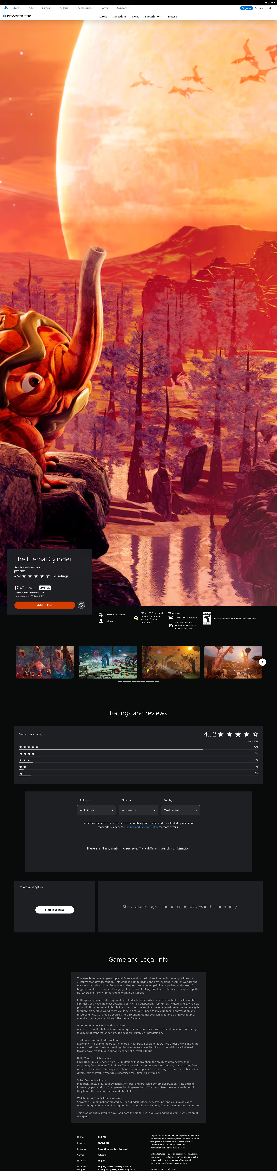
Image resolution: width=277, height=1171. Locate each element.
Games (46, 7)
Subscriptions (153, 16)
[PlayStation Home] (5, 8)
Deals (135, 16)
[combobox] (96, 810)
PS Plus (63, 7)
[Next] (262, 662)
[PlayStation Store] (18, 15)
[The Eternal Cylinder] (45, 662)
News (104, 7)
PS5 (30, 7)
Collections (119, 16)
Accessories (84, 7)
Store (16, 7)
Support (122, 7)
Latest (103, 16)
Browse (172, 16)
